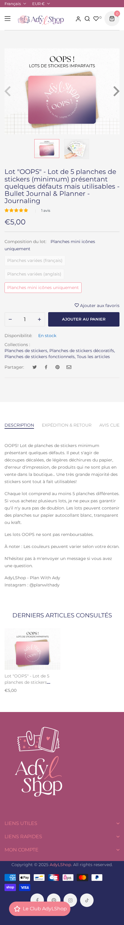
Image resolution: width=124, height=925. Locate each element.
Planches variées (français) (35, 260)
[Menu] (8, 19)
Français (13, 4)
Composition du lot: (50, 245)
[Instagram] (70, 900)
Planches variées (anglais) (34, 274)
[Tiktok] (87, 900)
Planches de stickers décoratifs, (82, 350)
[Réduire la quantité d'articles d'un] (10, 319)
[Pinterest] (53, 900)
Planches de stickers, (26, 350)
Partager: (14, 367)
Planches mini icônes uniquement (43, 287)
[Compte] (78, 18)
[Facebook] (37, 900)
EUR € (38, 4)
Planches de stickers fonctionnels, (40, 356)
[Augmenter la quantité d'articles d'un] (39, 319)
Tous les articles (93, 356)
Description (19, 425)
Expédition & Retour (66, 425)
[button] (17, 210)
